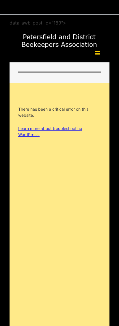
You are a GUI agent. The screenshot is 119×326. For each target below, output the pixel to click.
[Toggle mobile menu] (98, 53)
